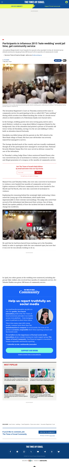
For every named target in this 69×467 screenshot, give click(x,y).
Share (58, 60)
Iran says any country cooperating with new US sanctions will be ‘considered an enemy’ (16, 379)
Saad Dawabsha (25, 424)
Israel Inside (12, 424)
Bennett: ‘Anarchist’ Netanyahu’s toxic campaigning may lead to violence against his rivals (16, 396)
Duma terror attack (35, 424)
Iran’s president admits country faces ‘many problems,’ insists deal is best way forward (42, 379)
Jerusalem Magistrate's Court (48, 424)
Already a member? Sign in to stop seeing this (29, 354)
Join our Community (17, 6)
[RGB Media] (31, 460)
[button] (66, 2)
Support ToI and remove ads (52, 6)
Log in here (52, 435)
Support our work (29, 350)
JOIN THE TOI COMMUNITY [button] (47, 432)
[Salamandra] (43, 460)
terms (36, 176)
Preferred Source (37, 55)
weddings (18, 424)
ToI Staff (6, 59)
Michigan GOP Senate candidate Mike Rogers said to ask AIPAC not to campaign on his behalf (41, 396)
